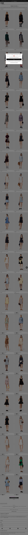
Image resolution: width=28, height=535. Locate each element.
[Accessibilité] (1, 427)
